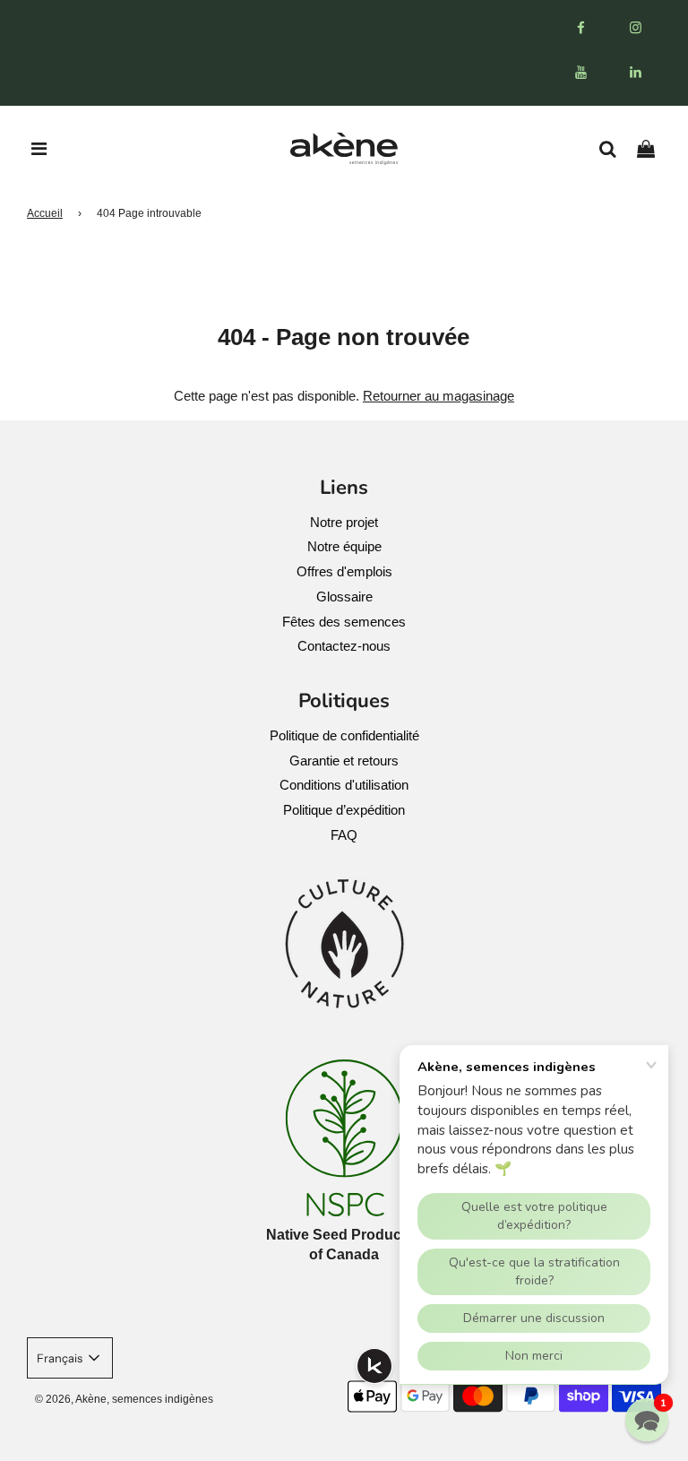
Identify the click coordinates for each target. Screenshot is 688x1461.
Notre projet (344, 522)
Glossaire (344, 596)
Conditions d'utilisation (344, 784)
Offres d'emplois (344, 571)
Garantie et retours (344, 760)
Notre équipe (344, 546)
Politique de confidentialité (344, 735)
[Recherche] (614, 149)
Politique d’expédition (344, 809)
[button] (646, 1419)
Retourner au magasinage (438, 395)
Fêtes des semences (344, 621)
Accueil (45, 213)
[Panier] (652, 149)
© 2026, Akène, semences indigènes (124, 1399)
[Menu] (39, 149)
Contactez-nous (344, 645)
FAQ (344, 835)
